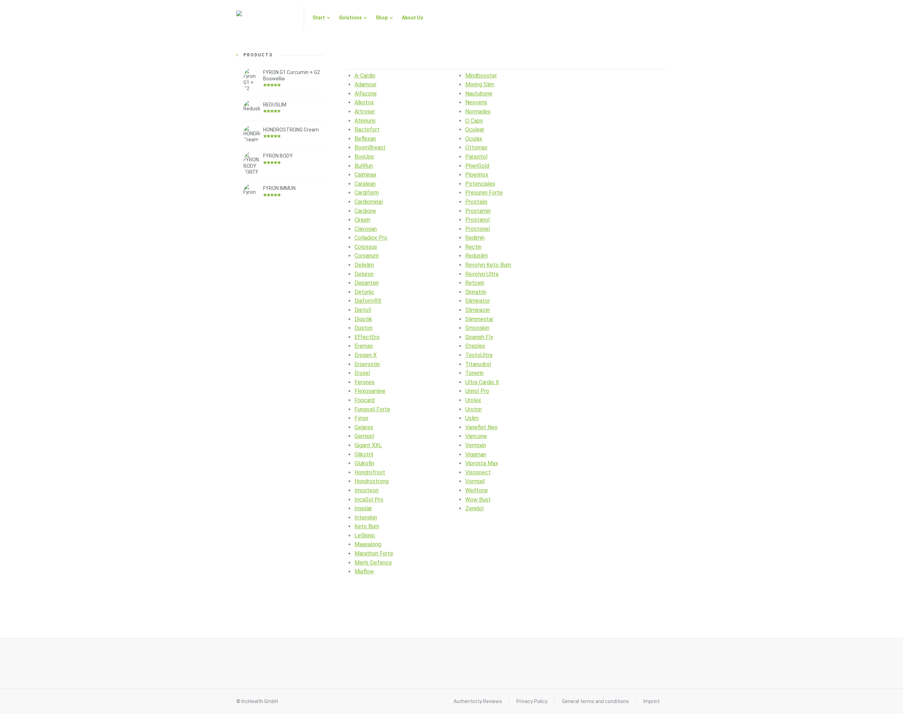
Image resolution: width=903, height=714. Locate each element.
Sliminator (477, 300)
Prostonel (477, 229)
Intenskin (365, 517)
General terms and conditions (595, 701)
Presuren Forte (484, 192)
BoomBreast (370, 147)
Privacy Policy (531, 701)
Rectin (473, 247)
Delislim (364, 264)
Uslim (472, 418)
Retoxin (474, 282)
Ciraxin (362, 219)
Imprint (651, 701)
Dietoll (362, 310)
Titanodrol (478, 364)
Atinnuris (365, 120)
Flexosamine (370, 391)
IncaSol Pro (368, 499)
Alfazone (365, 93)
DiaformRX (367, 300)
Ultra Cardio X (482, 382)
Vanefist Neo (481, 427)
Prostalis (476, 201)
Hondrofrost (369, 472)
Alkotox (364, 102)
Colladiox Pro (370, 237)
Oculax (473, 138)
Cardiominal (368, 201)
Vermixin (475, 445)
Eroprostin (367, 364)
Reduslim (476, 255)
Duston (363, 328)
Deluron (364, 274)
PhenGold (477, 165)
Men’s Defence (373, 562)
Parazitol (476, 156)
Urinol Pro (477, 391)
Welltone (476, 490)
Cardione (365, 211)
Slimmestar (479, 319)
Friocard (364, 400)
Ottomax (476, 147)
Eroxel (362, 373)
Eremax (363, 346)
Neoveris (476, 102)
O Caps (474, 120)
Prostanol (477, 219)
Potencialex (480, 183)
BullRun (363, 165)
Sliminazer (477, 310)
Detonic (364, 292)
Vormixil (475, 481)
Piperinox (476, 174)
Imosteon (366, 490)
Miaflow (364, 571)
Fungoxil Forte (372, 409)
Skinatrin (475, 292)
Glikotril (363, 454)
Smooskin (477, 328)
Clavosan (365, 229)
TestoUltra (478, 355)
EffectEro (367, 337)
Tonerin (474, 373)
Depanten (366, 282)
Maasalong (367, 544)
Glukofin (364, 463)
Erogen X (365, 355)
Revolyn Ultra (481, 274)
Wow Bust (478, 499)
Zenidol (474, 508)
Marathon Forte (373, 553)
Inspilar (363, 508)
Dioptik (363, 319)
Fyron (361, 418)
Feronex (364, 382)
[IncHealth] (265, 17)
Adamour (365, 84)
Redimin (475, 237)
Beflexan (365, 138)
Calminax (365, 174)
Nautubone (478, 93)
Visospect (478, 472)
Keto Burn (366, 526)
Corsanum (366, 255)
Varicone (476, 436)
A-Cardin (364, 75)
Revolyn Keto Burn (488, 264)
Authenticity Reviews (478, 701)
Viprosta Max (481, 463)
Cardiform (366, 192)
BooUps (364, 156)
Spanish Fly (479, 337)
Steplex (475, 346)
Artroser (364, 111)
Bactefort (367, 129)
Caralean (365, 183)
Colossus (365, 247)
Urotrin (473, 409)
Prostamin (478, 211)
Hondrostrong (371, 481)
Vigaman (475, 454)
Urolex (473, 400)
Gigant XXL (368, 445)
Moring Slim (479, 84)
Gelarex (363, 427)
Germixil (364, 436)
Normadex (478, 111)
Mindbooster (481, 75)
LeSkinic (364, 535)
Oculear (474, 129)
